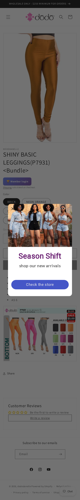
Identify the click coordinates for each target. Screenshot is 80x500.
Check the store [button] (40, 284)
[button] (12, 208)
